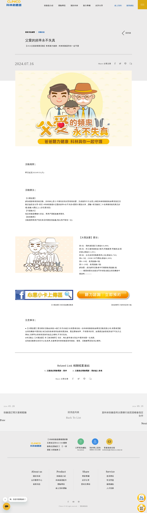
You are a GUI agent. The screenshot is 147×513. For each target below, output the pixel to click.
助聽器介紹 (48, 5)
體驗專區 (62, 5)
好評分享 (99, 5)
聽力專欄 (86, 5)
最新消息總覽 (30, 32)
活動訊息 (41, 32)
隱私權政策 (84, 506)
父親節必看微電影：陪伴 (57, 371)
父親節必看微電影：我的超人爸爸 (88, 371)
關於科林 (74, 5)
